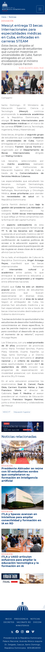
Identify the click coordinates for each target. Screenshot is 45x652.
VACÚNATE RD (24, 622)
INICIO (8, 619)
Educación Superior (22, 412)
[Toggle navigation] (40, 9)
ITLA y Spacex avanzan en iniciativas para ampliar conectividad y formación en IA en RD (21, 519)
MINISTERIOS (22, 626)
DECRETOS (8, 622)
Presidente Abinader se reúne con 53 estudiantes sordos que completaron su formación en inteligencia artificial (22, 474)
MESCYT (6, 412)
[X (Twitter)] (12, 631)
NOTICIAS (35, 619)
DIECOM (37, 622)
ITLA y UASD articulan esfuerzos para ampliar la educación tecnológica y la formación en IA (20, 561)
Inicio (3, 17)
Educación (7, 21)
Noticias (12, 17)
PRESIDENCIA (21, 619)
